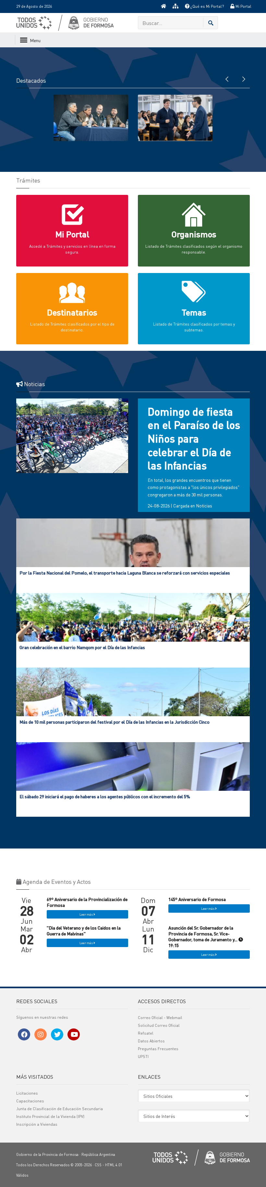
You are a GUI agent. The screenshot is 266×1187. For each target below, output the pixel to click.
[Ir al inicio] (163, 6)
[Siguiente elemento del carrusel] (243, 78)
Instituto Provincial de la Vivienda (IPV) (50, 1116)
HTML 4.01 (113, 1165)
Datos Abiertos (151, 1041)
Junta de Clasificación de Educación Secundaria (59, 1108)
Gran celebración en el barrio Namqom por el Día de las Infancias (82, 647)
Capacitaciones (30, 1100)
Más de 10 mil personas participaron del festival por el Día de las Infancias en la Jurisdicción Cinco (114, 722)
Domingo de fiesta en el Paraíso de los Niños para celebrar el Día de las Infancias (194, 438)
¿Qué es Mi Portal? (206, 6)
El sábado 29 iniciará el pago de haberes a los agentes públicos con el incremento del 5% (104, 796)
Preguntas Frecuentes (158, 1048)
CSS (98, 1165)
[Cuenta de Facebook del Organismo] (24, 1034)
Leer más (86, 914)
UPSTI (143, 1056)
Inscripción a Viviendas (36, 1124)
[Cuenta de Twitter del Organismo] (57, 1034)
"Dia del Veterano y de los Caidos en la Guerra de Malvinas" (84, 930)
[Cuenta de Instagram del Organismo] (40, 1034)
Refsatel (145, 1033)
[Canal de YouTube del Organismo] (73, 1034)
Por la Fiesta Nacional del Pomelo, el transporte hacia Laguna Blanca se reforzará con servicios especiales (124, 573)
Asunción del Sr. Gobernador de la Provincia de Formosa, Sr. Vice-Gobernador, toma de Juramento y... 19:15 (203, 936)
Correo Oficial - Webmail (160, 1017)
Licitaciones (27, 1093)
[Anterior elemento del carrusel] (227, 78)
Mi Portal (243, 6)
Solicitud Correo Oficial (159, 1025)
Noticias (204, 505)
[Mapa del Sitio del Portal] (175, 6)
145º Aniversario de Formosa (197, 899)
